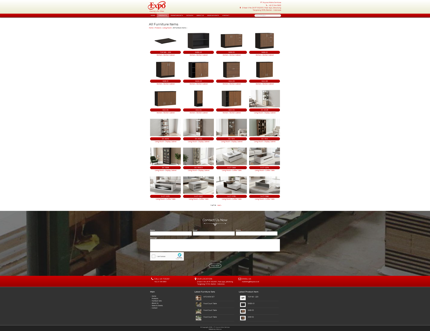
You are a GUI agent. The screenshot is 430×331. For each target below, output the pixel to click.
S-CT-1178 (231, 196)
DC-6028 (264, 110)
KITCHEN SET (208, 297)
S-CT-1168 (265, 196)
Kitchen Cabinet (169, 55)
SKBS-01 (198, 52)
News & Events (213, 15)
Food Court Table (210, 304)
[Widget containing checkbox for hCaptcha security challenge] (167, 256)
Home (153, 15)
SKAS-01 (198, 81)
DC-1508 (165, 168)
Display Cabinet (270, 113)
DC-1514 (231, 139)
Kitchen (159, 55)
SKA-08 (265, 81)
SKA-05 (165, 110)
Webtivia (218, 329)
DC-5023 (198, 139)
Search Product (261, 15)
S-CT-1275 (165, 196)
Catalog (189, 15)
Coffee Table (237, 170)
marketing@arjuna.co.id (250, 282)
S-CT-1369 (231, 168)
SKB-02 (264, 52)
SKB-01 (165, 81)
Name (152, 230)
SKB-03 (231, 52)
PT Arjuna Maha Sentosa (222, 327)
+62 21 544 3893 (275, 5)
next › (219, 205)
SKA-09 (232, 81)
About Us (200, 15)
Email (196, 230)
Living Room (167, 28)
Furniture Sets (177, 15)
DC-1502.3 (198, 168)
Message (153, 238)
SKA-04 (199, 110)
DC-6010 (165, 139)
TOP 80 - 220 (165, 52)
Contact (225, 15)
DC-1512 (264, 139)
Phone (239, 230)
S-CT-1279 (264, 168)
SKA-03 (232, 110)
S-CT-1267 (198, 196)
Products (162, 15)
